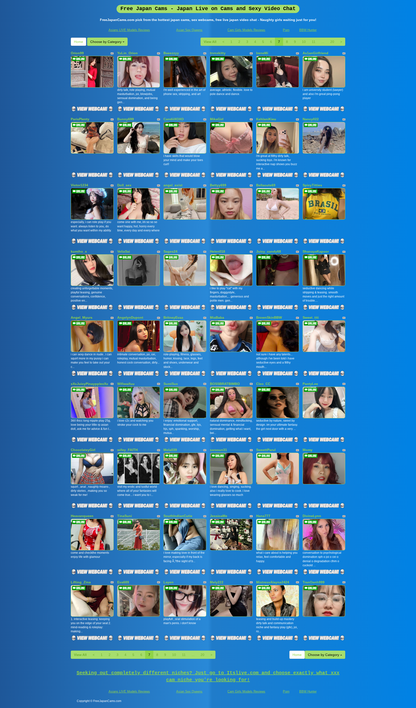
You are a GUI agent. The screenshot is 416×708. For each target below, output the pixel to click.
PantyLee (310, 384)
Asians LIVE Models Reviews (129, 30)
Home (78, 42)
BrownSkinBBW (269, 317)
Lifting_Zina (81, 582)
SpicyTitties (312, 185)
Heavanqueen (82, 516)
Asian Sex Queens (189, 30)
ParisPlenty (80, 119)
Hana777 (263, 516)
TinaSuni (124, 516)
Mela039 (170, 450)
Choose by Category (106, 42)
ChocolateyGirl (83, 450)
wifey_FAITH (127, 450)
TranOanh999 (314, 582)
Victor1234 (79, 185)
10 (304, 42)
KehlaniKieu (266, 119)
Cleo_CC (263, 384)
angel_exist (172, 185)
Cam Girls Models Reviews (246, 30)
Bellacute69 (265, 185)
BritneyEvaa (173, 317)
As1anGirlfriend (315, 53)
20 (332, 42)
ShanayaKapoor (316, 251)
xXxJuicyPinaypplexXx (89, 384)
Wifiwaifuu (126, 384)
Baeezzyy (171, 53)
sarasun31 (218, 450)
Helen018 (217, 251)
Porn (286, 30)
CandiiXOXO (173, 119)
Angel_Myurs (81, 317)
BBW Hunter (308, 30)
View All (210, 42)
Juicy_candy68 (268, 251)
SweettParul (266, 450)
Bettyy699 (218, 185)
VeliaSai (123, 251)
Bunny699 (125, 119)
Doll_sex (124, 185)
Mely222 (216, 582)
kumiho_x (79, 251)
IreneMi (262, 53)
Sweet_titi (311, 317)
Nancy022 (311, 119)
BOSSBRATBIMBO (225, 384)
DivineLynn (312, 516)
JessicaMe (218, 516)
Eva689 (123, 582)
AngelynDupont (130, 317)
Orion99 (77, 53)
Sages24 (170, 251)
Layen (168, 582)
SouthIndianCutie (177, 516)
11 (313, 42)
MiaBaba (217, 317)
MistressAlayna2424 (272, 582)
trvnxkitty (218, 53)
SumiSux (170, 384)
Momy (307, 450)
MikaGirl (216, 119)
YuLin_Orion (127, 53)
